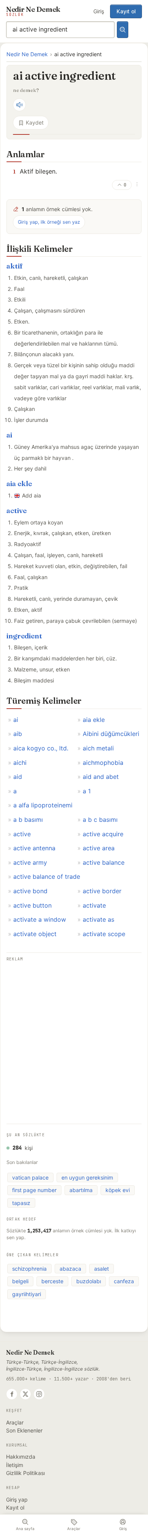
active (16, 510)
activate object (35, 934)
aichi (20, 762)
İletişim (14, 1465)
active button (32, 905)
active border (102, 891)
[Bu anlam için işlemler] (137, 184)
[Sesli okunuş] (19, 104)
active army (30, 862)
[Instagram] (39, 1394)
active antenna (34, 848)
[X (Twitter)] (25, 1394)
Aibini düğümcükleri (111, 733)
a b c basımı (100, 819)
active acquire (103, 834)
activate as (98, 919)
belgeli (20, 1281)
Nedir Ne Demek (27, 54)
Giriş (98, 11)
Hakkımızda (20, 1456)
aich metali (98, 748)
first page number (34, 1190)
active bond (30, 891)
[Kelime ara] (122, 29)
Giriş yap (17, 1499)
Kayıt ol (126, 11)
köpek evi (117, 1190)
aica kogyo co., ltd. (40, 748)
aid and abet (101, 776)
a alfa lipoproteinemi (42, 805)
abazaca (70, 1268)
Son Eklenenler (24, 1430)
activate (94, 905)
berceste (52, 1281)
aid (17, 776)
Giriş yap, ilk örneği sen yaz (49, 222)
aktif (14, 266)
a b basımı (28, 819)
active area (99, 848)
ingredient (24, 636)
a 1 (87, 791)
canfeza (124, 1281)
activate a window (39, 919)
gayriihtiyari (26, 1294)
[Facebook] (11, 1394)
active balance (103, 862)
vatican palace (30, 1177)
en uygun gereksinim (87, 1177)
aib (17, 733)
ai (9, 435)
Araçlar (15, 1422)
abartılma (81, 1190)
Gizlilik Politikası (25, 1473)
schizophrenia (29, 1268)
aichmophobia (103, 762)
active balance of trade (46, 876)
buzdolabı (88, 1281)
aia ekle (19, 483)
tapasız (21, 1203)
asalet (101, 1268)
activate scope (104, 934)
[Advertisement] (74, 1037)
